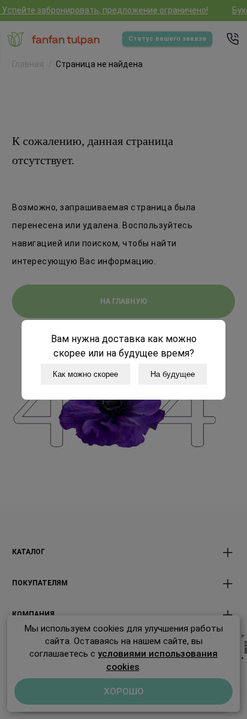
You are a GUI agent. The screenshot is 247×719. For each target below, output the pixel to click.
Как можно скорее (85, 374)
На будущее (172, 374)
